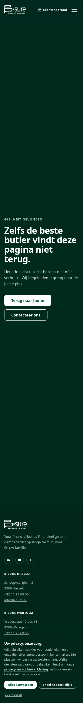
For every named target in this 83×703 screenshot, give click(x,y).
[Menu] (74, 10)
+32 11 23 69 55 (16, 594)
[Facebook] (30, 560)
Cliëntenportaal (55, 10)
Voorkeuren (13, 695)
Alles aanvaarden (20, 685)
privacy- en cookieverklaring (26, 669)
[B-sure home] (15, 9)
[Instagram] (19, 560)
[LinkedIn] (8, 560)
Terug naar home (27, 300)
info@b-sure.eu (15, 600)
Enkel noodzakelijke (57, 685)
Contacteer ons (25, 315)
